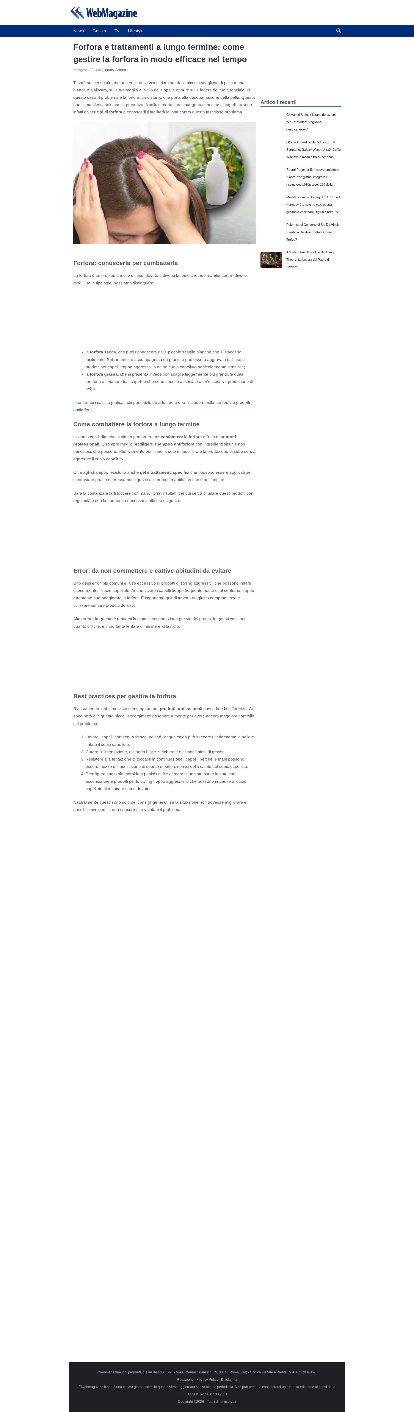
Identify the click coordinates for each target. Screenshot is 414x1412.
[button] (338, 31)
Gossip (99, 30)
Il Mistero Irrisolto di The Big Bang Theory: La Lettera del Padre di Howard (310, 259)
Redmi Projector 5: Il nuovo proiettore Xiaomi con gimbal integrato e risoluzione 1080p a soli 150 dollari (312, 177)
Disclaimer (229, 1379)
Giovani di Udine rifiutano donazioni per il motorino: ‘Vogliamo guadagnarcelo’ (311, 122)
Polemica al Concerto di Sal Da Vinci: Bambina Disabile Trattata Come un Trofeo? (312, 232)
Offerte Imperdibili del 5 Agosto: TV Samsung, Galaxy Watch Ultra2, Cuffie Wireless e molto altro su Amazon (313, 149)
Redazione (185, 1379)
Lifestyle (136, 30)
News (78, 30)
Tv (116, 30)
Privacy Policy (207, 1379)
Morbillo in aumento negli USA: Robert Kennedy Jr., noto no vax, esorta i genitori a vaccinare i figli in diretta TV (313, 204)
